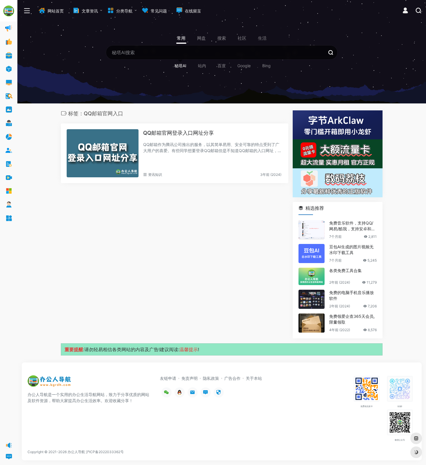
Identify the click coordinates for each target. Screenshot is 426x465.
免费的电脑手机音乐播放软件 (351, 295)
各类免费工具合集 (345, 270)
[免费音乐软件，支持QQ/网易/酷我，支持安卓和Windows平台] (311, 229)
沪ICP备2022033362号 (105, 452)
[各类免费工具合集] (311, 276)
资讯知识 (155, 174)
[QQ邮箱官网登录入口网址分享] (103, 153)
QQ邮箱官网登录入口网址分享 (178, 133)
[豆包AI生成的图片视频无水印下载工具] (311, 253)
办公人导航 (76, 452)
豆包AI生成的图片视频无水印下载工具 (351, 249)
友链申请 (168, 378)
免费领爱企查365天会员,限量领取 (352, 319)
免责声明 (189, 378)
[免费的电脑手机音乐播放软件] (311, 299)
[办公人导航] (49, 383)
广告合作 (232, 378)
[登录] (405, 11)
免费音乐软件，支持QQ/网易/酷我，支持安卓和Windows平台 (352, 226)
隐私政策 (211, 378)
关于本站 (254, 378)
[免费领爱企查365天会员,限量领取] (311, 323)
